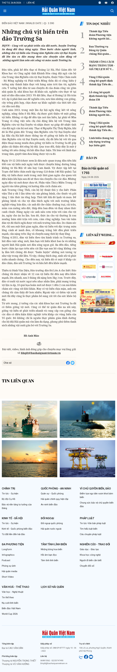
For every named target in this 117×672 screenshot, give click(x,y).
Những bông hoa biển (51, 549)
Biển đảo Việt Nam (13, 23)
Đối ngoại (47, 518)
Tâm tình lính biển (54, 544)
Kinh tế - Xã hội (12, 518)
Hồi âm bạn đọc (49, 554)
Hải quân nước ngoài (51, 528)
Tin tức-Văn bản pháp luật (93, 523)
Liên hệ (31, 2)
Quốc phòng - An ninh (56, 488)
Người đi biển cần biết (90, 560)
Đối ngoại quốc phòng (52, 523)
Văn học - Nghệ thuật (12, 592)
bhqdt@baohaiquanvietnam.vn (41, 353)
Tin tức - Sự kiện (10, 493)
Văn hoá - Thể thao (15, 586)
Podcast (6, 560)
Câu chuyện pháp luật (90, 534)
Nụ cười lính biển (10, 603)
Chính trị (8, 488)
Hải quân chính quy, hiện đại (54, 499)
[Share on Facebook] (68, 363)
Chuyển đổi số (87, 565)
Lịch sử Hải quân (52, 586)
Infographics (8, 554)
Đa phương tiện (13, 544)
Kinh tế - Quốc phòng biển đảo (17, 528)
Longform (7, 549)
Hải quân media (9, 571)
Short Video (8, 576)
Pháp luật (87, 518)
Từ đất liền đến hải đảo (13, 534)
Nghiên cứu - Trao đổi (95, 544)
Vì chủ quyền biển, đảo (95, 488)
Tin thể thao (8, 597)
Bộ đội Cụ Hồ (8, 499)
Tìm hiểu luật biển (88, 528)
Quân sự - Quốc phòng (52, 493)
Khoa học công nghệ (90, 554)
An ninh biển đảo (49, 504)
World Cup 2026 (10, 614)
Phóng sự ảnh (9, 565)
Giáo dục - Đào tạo (89, 549)
